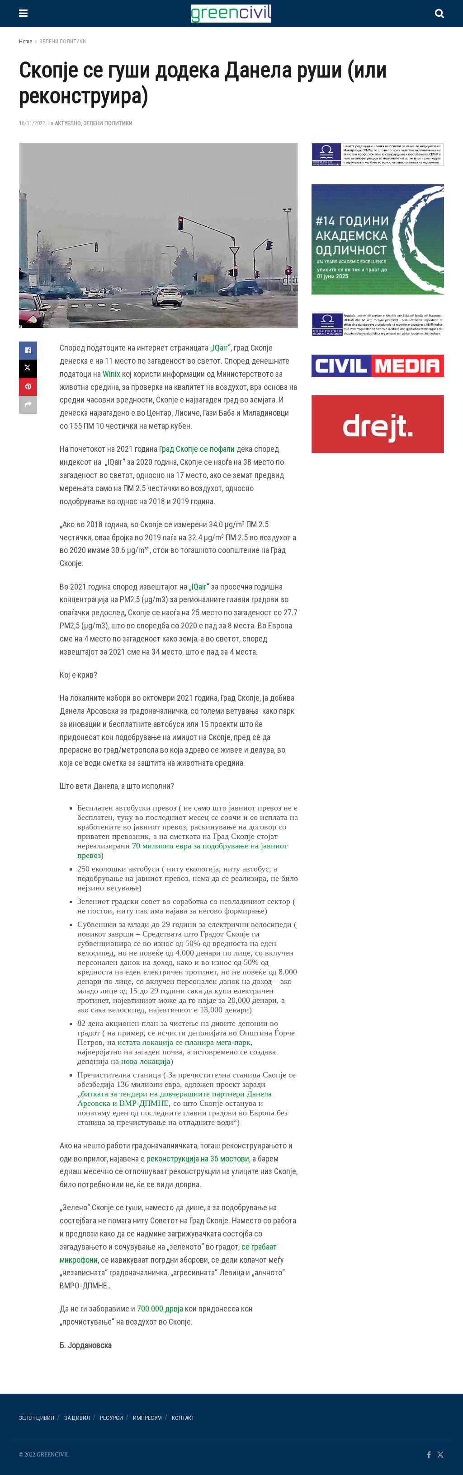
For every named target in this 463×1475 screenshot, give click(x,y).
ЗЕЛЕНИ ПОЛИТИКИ (62, 41)
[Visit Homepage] (231, 14)
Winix (111, 374)
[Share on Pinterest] (28, 387)
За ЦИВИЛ (77, 1417)
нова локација (145, 1061)
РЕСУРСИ (111, 1417)
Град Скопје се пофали (197, 449)
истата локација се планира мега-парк (184, 1042)
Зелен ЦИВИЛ (36, 1417)
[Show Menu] (23, 13)
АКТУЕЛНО (68, 123)
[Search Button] (439, 13)
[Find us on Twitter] (440, 1455)
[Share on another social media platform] (28, 405)
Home (25, 41)
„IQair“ (220, 347)
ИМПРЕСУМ (147, 1417)
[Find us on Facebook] (429, 1455)
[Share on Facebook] (28, 351)
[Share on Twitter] (28, 369)
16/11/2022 (32, 123)
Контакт (183, 1417)
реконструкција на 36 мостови (197, 1158)
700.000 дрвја (160, 1308)
